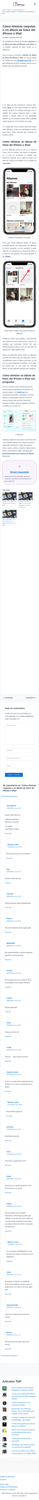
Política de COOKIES (7, 1490)
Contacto (3, 1479)
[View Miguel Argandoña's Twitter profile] (19, 466)
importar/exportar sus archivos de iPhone (18, 453)
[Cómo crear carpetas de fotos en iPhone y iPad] (9, 496)
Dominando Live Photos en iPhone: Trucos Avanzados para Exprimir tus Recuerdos (23, 1411)
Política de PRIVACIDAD (9, 1487)
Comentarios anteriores (9, 796)
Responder (8, 833)
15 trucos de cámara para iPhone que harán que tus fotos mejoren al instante (24, 1396)
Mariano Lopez (13, 844)
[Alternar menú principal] (34, 4)
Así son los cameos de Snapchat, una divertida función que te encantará (23, 1432)
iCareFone (21, 392)
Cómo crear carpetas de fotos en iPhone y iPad (9, 503)
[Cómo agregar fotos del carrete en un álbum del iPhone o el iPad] (9, 514)
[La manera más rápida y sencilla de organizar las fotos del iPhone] (25, 496)
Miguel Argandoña (19, 472)
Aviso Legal (4, 1484)
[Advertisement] (19, 86)
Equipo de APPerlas (7, 1477)
